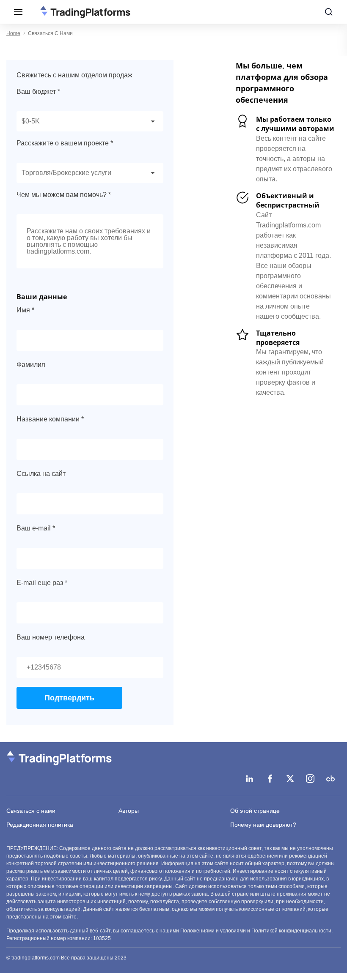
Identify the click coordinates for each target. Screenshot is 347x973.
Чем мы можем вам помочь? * (64, 194)
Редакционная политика (39, 824)
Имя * (25, 310)
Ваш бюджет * (38, 91)
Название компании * (50, 419)
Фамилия (31, 364)
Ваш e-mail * (36, 528)
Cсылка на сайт (41, 473)
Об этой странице (255, 810)
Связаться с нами (30, 810)
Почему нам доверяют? (263, 824)
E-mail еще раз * (42, 582)
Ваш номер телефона (51, 637)
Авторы (128, 810)
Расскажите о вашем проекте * (65, 143)
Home (13, 33)
